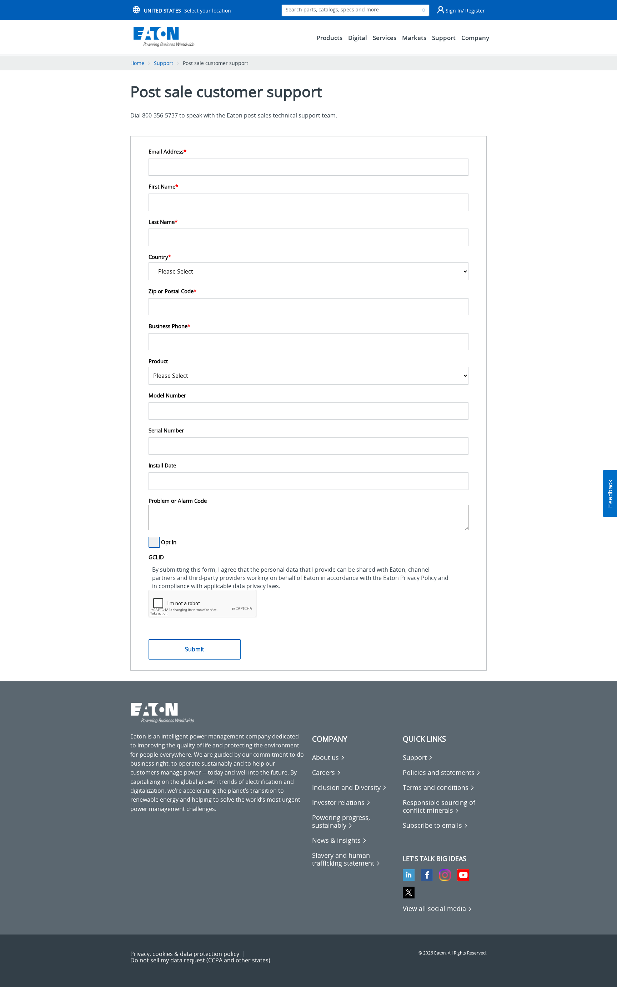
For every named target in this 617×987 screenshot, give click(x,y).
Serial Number (166, 430)
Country (160, 257)
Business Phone (169, 326)
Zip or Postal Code (172, 291)
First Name (163, 186)
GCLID (156, 557)
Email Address (167, 151)
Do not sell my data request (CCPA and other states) (200, 960)
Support (163, 63)
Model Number (167, 395)
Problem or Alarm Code (178, 500)
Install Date (162, 465)
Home (137, 63)
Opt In (168, 542)
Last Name (163, 222)
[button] (610, 493)
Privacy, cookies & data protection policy (184, 954)
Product (158, 361)
